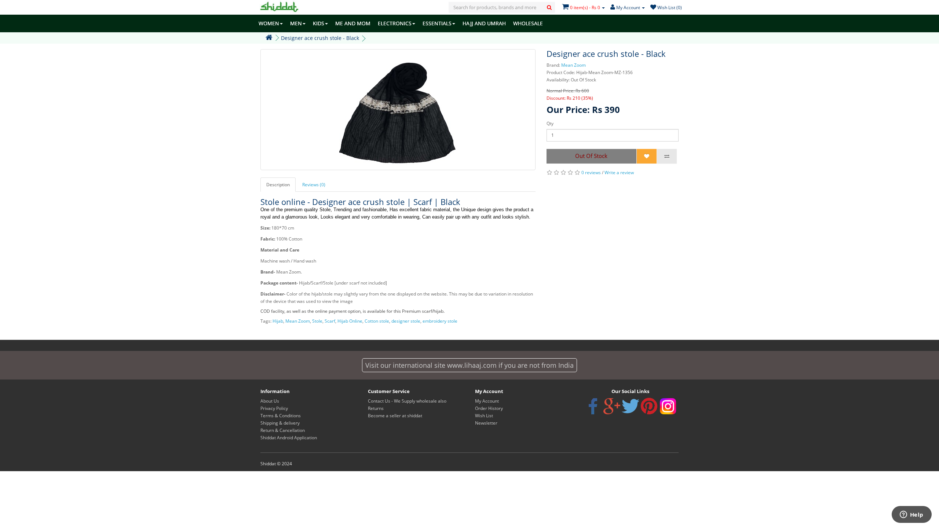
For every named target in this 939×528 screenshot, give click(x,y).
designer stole (405, 321)
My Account (487, 401)
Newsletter (486, 423)
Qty (550, 123)
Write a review (619, 172)
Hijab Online (349, 321)
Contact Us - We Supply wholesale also (407, 401)
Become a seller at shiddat (395, 415)
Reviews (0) (313, 185)
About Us (269, 401)
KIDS (318, 23)
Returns (376, 408)
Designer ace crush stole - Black (320, 37)
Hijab (278, 321)
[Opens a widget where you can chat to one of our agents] (911, 515)
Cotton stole (377, 321)
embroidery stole (440, 321)
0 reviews (591, 172)
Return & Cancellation (282, 430)
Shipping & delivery (280, 423)
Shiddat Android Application (288, 437)
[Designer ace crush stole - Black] (398, 109)
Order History (489, 408)
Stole (317, 321)
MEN (296, 23)
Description (278, 185)
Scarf (330, 321)
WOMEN (269, 23)
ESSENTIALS (437, 23)
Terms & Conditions (280, 415)
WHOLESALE (528, 23)
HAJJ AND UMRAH (484, 23)
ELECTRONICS (395, 23)
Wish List (484, 415)
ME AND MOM (352, 23)
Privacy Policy (274, 408)
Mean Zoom (573, 65)
